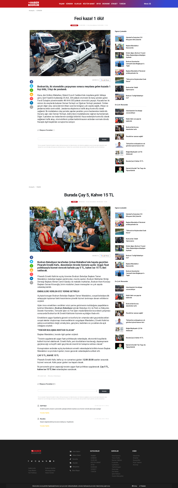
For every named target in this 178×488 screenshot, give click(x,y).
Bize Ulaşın (76, 470)
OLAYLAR (77, 4)
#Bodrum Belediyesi (54, 376)
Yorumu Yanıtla (44, 413)
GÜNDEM (69, 4)
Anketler (135, 458)
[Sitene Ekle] (54, 461)
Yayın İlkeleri (32, 470)
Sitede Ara (136, 456)
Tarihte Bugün (116, 467)
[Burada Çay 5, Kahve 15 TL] (70, 229)
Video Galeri (76, 455)
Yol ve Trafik (116, 458)
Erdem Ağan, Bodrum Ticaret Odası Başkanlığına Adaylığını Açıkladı (135, 55)
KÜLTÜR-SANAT (89, 4)
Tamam (143, 486)
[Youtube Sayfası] (40, 461)
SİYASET (114, 4)
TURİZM (122, 4)
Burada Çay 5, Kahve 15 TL (134, 161)
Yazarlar (75, 459)
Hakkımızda (32, 468)
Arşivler (75, 463)
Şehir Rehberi (116, 474)
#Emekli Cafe (42, 376)
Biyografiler (136, 460)
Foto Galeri (76, 451)
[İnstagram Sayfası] (36, 461)
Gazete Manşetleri (118, 476)
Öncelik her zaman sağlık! (134, 136)
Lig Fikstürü (115, 465)
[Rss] (47, 461)
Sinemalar (115, 469)
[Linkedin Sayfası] (43, 461)
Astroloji (135, 465)
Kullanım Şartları (50, 468)
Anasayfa (32, 10)
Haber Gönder (49, 473)
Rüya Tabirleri (137, 462)
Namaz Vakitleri (117, 460)
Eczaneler (115, 462)
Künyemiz (75, 467)
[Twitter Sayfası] (32, 461)
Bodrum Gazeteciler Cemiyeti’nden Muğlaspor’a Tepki (135, 64)
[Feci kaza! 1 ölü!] (70, 53)
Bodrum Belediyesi (64, 308)
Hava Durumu (116, 456)
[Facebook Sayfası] (29, 461)
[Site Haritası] (50, 461)
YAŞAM (61, 4)
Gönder (104, 139)
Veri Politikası (32, 473)
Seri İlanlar (115, 471)
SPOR (98, 4)
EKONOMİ (105, 4)
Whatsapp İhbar (50, 470)
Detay (135, 486)
